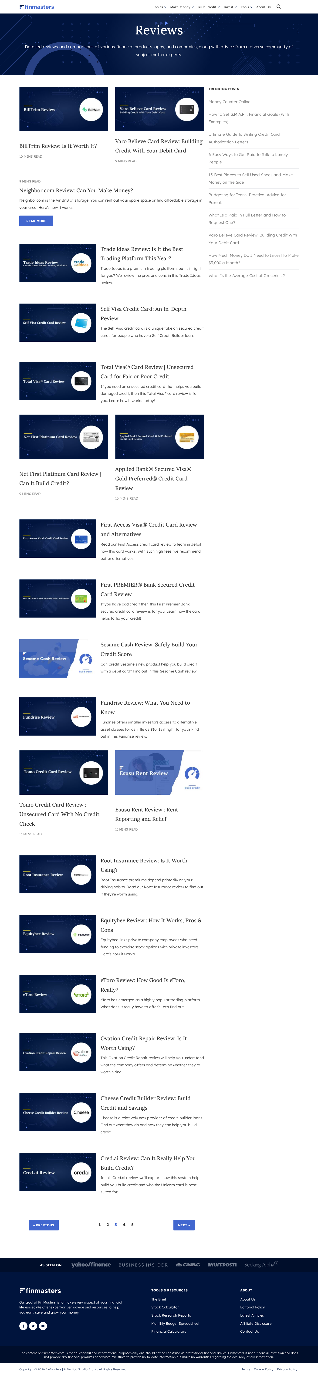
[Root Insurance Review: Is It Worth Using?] (57, 891)
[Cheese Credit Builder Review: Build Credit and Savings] (57, 1129)
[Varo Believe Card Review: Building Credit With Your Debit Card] (159, 129)
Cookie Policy (263, 1369)
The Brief (158, 1299)
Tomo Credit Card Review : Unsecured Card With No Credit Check (59, 814)
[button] (287, 6)
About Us (263, 7)
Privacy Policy (287, 1369)
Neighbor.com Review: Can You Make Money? (76, 190)
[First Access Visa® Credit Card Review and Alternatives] (57, 556)
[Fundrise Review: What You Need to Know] (57, 734)
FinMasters (53, 1369)
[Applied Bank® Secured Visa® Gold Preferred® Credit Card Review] (159, 457)
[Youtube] (43, 1329)
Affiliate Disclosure (255, 1323)
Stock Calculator (165, 1307)
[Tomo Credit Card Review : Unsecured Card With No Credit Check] (63, 793)
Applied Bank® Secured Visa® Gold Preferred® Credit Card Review (153, 478)
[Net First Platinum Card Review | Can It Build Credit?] (63, 457)
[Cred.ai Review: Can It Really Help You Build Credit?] (57, 1189)
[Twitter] (33, 1329)
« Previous (43, 1225)
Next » (184, 1225)
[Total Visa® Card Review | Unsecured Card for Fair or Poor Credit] (57, 398)
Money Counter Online (229, 101)
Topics (158, 7)
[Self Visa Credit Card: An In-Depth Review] (57, 340)
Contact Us (249, 1331)
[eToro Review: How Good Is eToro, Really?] (57, 1011)
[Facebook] (23, 1329)
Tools (245, 7)
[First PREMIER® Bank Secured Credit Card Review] (57, 616)
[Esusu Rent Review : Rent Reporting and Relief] (159, 793)
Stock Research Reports (171, 1315)
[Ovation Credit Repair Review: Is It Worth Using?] (57, 1069)
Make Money (180, 7)
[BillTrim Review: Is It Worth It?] (63, 129)
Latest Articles (252, 1315)
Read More (36, 221)
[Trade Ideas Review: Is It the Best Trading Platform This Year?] (57, 280)
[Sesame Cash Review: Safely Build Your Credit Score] (57, 676)
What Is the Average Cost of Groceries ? (247, 275)
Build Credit (207, 7)
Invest (229, 7)
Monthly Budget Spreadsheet (175, 1323)
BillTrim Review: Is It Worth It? (58, 145)
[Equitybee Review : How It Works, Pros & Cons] (57, 951)
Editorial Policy (252, 1307)
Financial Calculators (168, 1331)
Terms (246, 1369)
